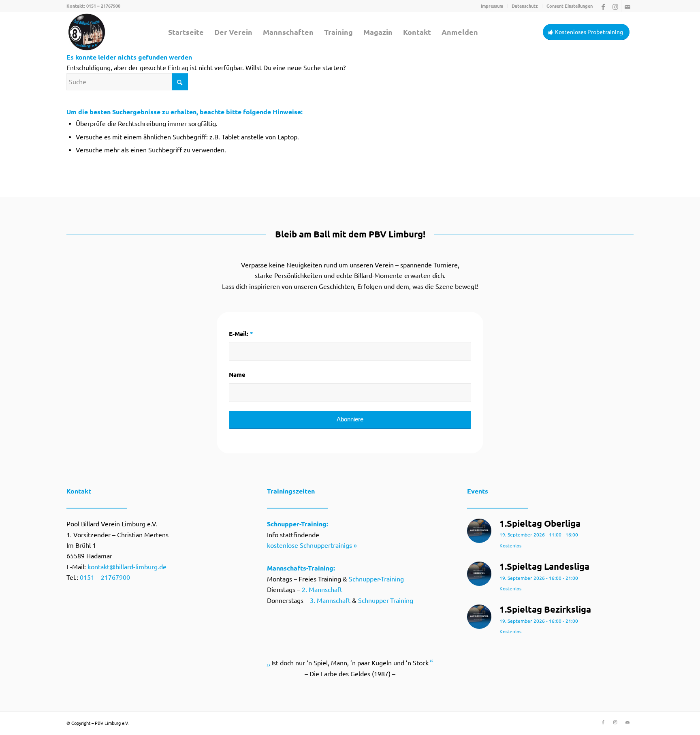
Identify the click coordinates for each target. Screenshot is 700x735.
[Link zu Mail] (627, 6)
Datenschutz (525, 6)
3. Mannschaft (330, 600)
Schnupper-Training (376, 579)
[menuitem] (492, 6)
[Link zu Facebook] (603, 6)
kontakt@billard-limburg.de (127, 566)
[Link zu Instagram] (615, 6)
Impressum (492, 6)
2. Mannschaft (322, 589)
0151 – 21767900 (103, 6)
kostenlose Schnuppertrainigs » (312, 545)
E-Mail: (241, 333)
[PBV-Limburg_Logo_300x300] (86, 32)
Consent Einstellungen (569, 6)
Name (237, 374)
